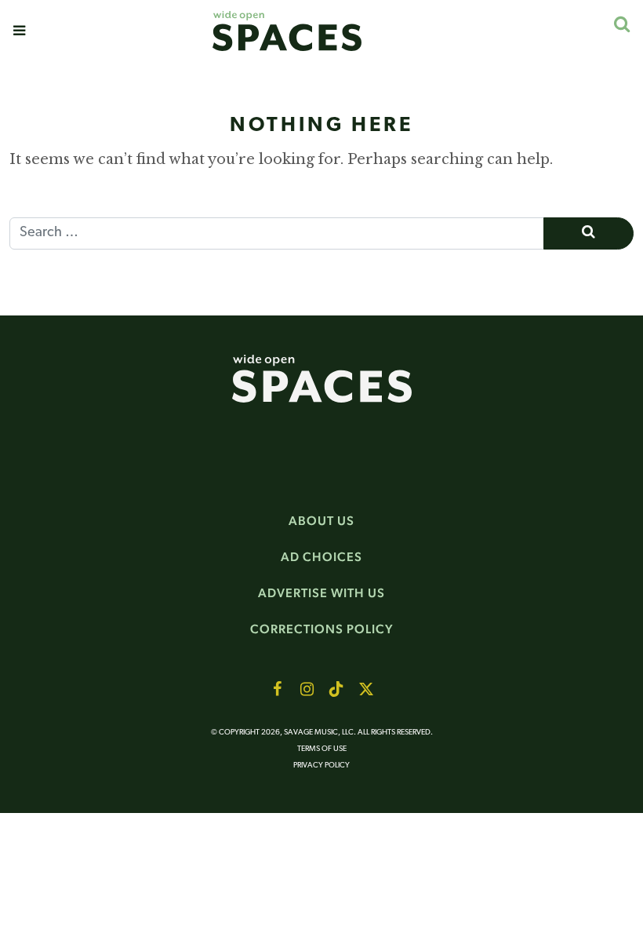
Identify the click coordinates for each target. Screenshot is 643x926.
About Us (321, 520)
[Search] (621, 24)
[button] (19, 30)
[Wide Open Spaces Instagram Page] (307, 689)
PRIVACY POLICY (321, 765)
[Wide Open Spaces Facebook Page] (277, 689)
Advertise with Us (321, 592)
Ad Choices (321, 556)
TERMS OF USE (322, 749)
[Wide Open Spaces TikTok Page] (336, 689)
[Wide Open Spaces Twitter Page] (366, 689)
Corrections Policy (322, 629)
